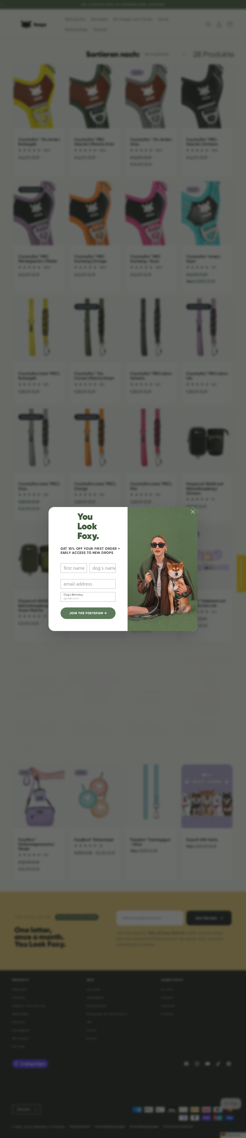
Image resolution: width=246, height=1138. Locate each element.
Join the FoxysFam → (88, 613)
